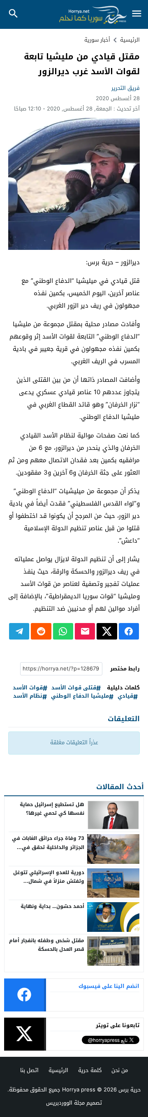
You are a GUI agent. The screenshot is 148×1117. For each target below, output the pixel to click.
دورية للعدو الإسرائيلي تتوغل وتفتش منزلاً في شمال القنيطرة (48, 881)
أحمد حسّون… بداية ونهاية (52, 906)
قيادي (125, 696)
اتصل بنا (29, 1070)
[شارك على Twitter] (107, 631)
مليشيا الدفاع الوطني (80, 696)
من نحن (119, 1070)
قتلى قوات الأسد (73, 688)
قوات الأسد (28, 688)
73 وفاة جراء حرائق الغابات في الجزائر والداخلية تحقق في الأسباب (48, 847)
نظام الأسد (27, 696)
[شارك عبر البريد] (85, 631)
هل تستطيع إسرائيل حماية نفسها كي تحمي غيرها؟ (52, 809)
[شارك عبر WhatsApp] (63, 631)
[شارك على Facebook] (129, 631)
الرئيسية (58, 1070)
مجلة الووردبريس (65, 1103)
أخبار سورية (97, 40)
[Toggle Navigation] (136, 14)
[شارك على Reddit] (41, 631)
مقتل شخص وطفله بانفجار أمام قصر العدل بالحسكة (46, 945)
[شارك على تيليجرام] (19, 631)
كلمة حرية (90, 1070)
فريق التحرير (125, 88)
